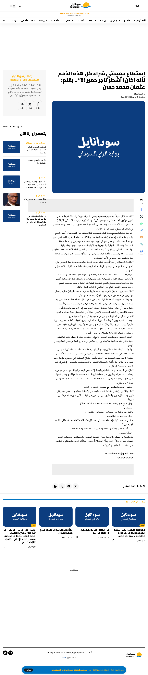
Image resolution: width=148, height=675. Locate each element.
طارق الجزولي (141, 540)
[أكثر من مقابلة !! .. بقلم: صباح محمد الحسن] (56, 517)
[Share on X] (141, 216)
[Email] (141, 237)
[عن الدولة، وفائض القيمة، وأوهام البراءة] (92, 517)
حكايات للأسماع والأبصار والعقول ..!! (36, 162)
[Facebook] (38, 106)
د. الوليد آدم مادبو (103, 537)
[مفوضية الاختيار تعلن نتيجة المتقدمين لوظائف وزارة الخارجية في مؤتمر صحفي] (128, 517)
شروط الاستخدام (59, 670)
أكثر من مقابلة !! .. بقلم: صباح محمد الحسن (56, 531)
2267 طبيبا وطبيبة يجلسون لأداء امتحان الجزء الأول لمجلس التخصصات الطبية (35, 184)
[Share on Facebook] (141, 209)
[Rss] (5, 653)
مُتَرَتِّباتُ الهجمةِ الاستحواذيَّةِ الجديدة (35, 201)
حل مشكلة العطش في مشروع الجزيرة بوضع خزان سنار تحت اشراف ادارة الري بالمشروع (36, 220)
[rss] (22, 106)
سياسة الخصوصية (78, 670)
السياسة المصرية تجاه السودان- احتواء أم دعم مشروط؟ (36, 150)
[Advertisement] (74, 45)
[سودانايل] (81, 6)
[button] (28, 670)
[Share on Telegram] (141, 230)
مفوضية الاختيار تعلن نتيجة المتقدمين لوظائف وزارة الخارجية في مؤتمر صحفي (129, 532)
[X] (30, 106)
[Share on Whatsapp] (141, 223)
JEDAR (64, 657)
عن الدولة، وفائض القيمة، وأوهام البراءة (95, 531)
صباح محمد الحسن (67, 537)
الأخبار (142, 525)
